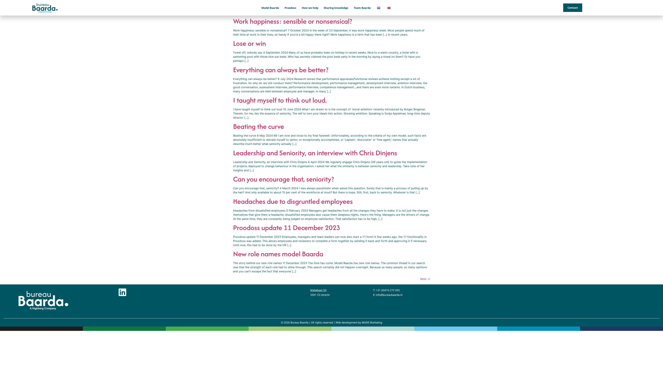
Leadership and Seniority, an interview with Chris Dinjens (315, 153)
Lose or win (249, 43)
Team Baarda (362, 7)
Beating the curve (258, 126)
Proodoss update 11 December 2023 (286, 227)
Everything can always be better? (280, 70)
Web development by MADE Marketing (359, 322)
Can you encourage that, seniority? (283, 179)
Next (425, 279)
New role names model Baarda (278, 254)
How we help (310, 7)
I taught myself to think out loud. (280, 100)
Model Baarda (270, 7)
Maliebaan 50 (318, 290)
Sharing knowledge (336, 7)
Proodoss (290, 7)
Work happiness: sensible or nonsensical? (292, 21)
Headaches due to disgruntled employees (293, 201)
